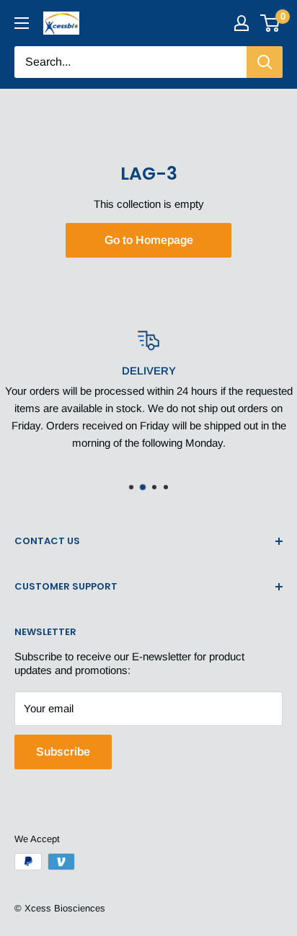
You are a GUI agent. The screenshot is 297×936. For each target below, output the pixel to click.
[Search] (265, 62)
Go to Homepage (149, 240)
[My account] (241, 23)
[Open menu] (21, 23)
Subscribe (63, 751)
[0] (271, 23)
